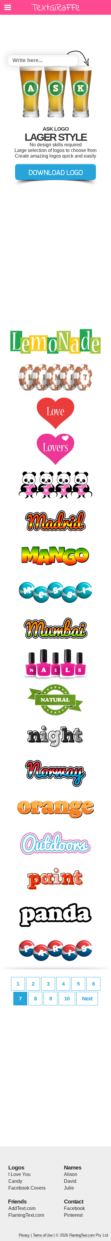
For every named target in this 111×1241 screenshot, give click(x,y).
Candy (15, 1181)
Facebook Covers (27, 1187)
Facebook (74, 1208)
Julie (69, 1187)
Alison (70, 1174)
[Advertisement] (57, 31)
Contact (73, 1201)
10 (67, 999)
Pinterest (73, 1215)
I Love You (19, 1174)
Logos (16, 1167)
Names (72, 1167)
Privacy (24, 1235)
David (70, 1181)
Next (87, 999)
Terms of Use (42, 1235)
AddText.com (22, 1208)
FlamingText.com (26, 1215)
